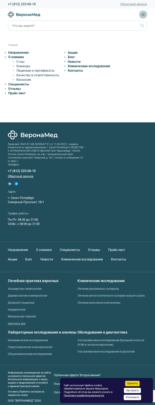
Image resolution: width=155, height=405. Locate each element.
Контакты (75, 70)
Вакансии (23, 80)
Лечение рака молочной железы (99, 302)
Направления (18, 53)
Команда (23, 66)
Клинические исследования (89, 66)
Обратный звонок (133, 4)
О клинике (16, 57)
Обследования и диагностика (102, 332)
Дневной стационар (21, 302)
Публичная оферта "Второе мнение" (77, 375)
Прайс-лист (17, 93)
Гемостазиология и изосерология (30, 347)
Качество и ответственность (37, 75)
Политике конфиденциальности (84, 395)
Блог (71, 57)
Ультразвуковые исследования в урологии (106, 351)
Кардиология (16, 309)
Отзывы (14, 89)
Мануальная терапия (22, 316)
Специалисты (18, 84)
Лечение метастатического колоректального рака (111, 295)
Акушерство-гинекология (25, 288)
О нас (20, 62)
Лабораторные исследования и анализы (42, 332)
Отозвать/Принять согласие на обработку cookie (26, 393)
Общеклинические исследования (30, 354)
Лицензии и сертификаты (35, 70)
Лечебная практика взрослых (33, 281)
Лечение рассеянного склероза (98, 288)
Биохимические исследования (28, 340)
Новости (74, 62)
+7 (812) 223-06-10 (22, 4)
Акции (73, 53)
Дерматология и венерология (27, 295)
